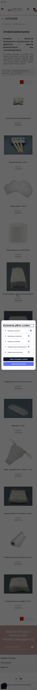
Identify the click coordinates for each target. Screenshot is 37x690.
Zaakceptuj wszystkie (18, 364)
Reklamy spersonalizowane (15, 352)
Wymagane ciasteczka (14, 331)
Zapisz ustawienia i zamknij (18, 359)
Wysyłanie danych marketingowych (17, 347)
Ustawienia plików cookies (16, 325)
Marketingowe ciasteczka (15, 336)
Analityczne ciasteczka (14, 341)
